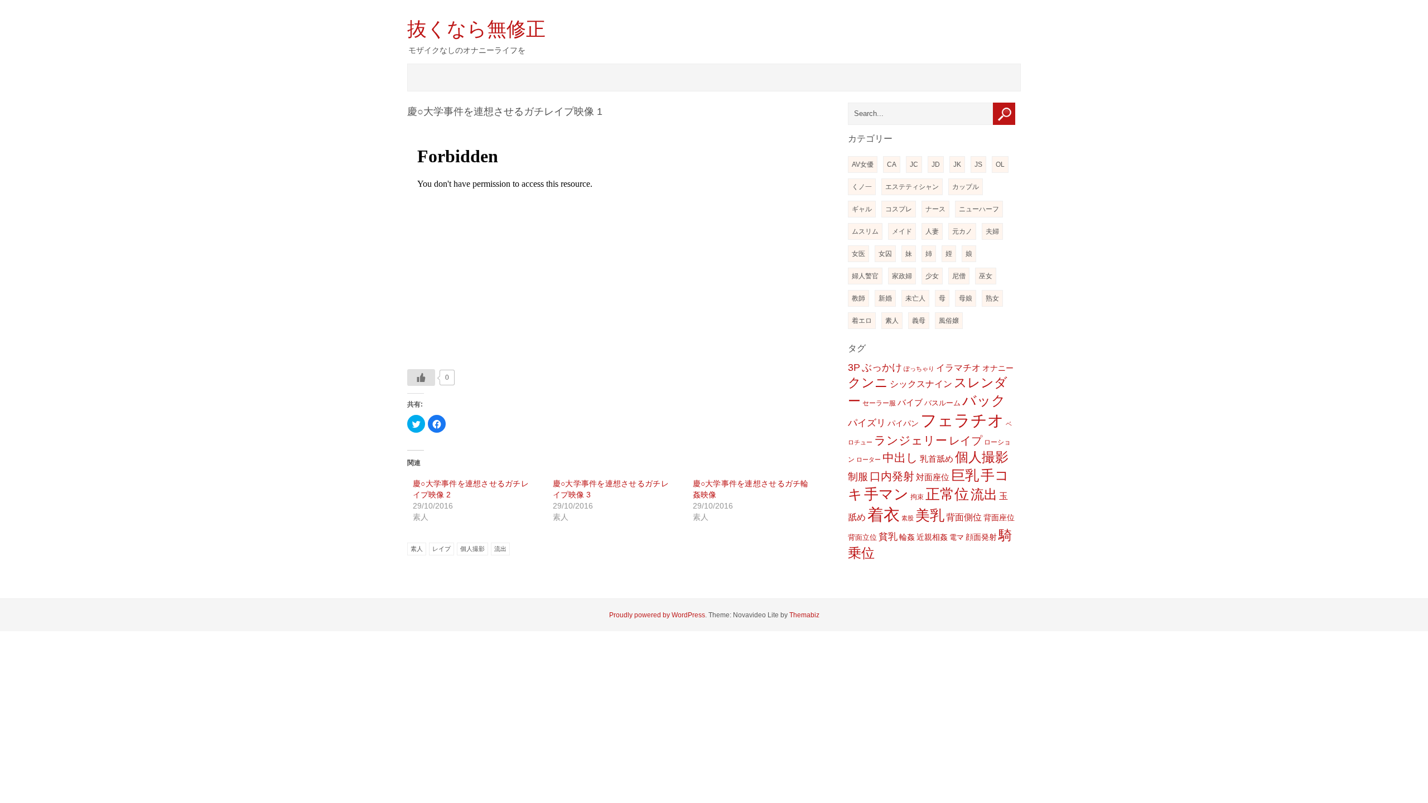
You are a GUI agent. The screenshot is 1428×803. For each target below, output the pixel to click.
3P (854, 367)
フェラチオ (962, 420)
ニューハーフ (979, 209)
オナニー (998, 368)
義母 (918, 321)
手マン (886, 494)
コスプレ (898, 209)
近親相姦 (932, 537)
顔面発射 (981, 537)
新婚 (885, 298)
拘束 (917, 497)
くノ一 (862, 187)
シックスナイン (921, 384)
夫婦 (992, 231)
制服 (858, 476)
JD (936, 164)
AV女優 (863, 164)
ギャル (862, 209)
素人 (417, 548)
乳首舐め (936, 458)
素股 (907, 518)
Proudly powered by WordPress (657, 615)
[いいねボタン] (421, 377)
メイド (902, 231)
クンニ (868, 383)
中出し (900, 457)
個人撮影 (472, 548)
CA (891, 164)
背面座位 (999, 517)
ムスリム (865, 231)
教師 (858, 298)
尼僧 (959, 276)
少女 (932, 276)
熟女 (992, 298)
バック (984, 400)
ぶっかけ (882, 367)
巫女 (985, 276)
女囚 (885, 254)
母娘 (965, 298)
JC (914, 164)
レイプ (441, 548)
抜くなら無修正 (476, 28)
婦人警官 (865, 276)
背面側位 (964, 517)
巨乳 (965, 475)
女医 (858, 254)
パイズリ (867, 423)
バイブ (910, 402)
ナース (935, 209)
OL (1000, 164)
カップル (965, 187)
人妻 (932, 231)
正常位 (947, 494)
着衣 (883, 515)
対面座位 (932, 477)
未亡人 (915, 298)
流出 (500, 548)
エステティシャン (912, 187)
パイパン (903, 423)
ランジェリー (910, 440)
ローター (868, 459)
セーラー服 (879, 403)
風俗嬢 (949, 321)
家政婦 (902, 276)
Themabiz (804, 615)
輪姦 (907, 537)
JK (957, 164)
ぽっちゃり (919, 368)
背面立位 (862, 537)
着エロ (862, 321)
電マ (956, 537)
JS (978, 164)
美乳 (929, 515)
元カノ (962, 231)
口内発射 (892, 476)
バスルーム (942, 403)
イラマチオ (958, 368)
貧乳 (888, 536)
